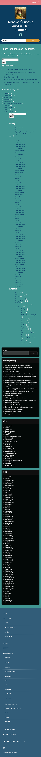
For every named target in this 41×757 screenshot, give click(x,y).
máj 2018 (18, 244)
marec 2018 (18, 248)
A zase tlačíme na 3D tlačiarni (13, 411)
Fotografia (24, 323)
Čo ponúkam (19, 128)
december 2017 (20, 252)
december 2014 (20, 268)
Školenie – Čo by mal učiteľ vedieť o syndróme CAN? (19, 407)
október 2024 (19, 154)
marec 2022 (18, 204)
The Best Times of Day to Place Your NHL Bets (18, 69)
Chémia (6, 99)
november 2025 (20, 146)
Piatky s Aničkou (8, 111)
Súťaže (23, 341)
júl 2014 (17, 274)
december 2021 (20, 210)
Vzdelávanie (7, 95)
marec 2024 (18, 160)
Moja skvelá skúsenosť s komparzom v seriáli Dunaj (19, 391)
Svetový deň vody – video (11, 77)
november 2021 (20, 212)
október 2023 (19, 168)
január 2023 (18, 184)
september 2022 (20, 192)
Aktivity (6, 93)
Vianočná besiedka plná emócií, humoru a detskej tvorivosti (21, 382)
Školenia (23, 335)
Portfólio (6, 105)
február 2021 (19, 222)
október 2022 (19, 190)
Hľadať (5, 350)
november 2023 (20, 166)
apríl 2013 (18, 282)
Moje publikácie (25, 305)
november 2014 (20, 270)
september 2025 (20, 150)
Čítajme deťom (8, 107)
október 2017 (19, 256)
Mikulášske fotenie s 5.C (11, 395)
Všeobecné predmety (11, 704)
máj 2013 (18, 280)
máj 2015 (18, 266)
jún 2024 (17, 156)
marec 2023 (18, 180)
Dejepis (23, 313)
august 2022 (19, 194)
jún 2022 (17, 198)
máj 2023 (18, 176)
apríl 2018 (18, 246)
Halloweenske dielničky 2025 (12, 405)
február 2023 (19, 182)
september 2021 (20, 214)
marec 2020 (18, 232)
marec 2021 (18, 220)
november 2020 (20, 224)
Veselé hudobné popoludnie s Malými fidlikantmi (18, 380)
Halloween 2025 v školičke (12, 402)
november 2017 (20, 254)
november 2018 (20, 238)
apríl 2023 (18, 178)
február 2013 (19, 284)
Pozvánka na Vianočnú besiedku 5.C (14, 393)
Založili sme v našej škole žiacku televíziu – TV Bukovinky (20, 400)
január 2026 (18, 142)
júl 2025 (17, 152)
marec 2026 (18, 140)
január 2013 (18, 286)
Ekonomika (24, 319)
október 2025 (19, 148)
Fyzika (23, 325)
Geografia (24, 327)
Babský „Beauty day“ (10, 414)
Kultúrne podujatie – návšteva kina (14, 409)
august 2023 (19, 172)
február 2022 (19, 206)
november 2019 (20, 236)
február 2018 (19, 250)
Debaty (6, 109)
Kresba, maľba (25, 331)
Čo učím (17, 130)
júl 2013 (17, 278)
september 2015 (20, 264)
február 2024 (19, 162)
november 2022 (20, 188)
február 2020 (19, 234)
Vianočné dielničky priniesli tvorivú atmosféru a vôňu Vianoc (21, 389)
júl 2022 (17, 196)
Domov (5, 613)
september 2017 (20, 258)
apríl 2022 (18, 202)
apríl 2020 (18, 230)
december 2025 (20, 144)
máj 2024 (18, 158)
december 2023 (20, 164)
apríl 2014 (18, 276)
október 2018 (19, 240)
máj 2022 (18, 200)
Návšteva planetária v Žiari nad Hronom (15, 398)
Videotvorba (8, 97)
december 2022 (20, 186)
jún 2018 (17, 242)
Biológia (23, 309)
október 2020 (19, 226)
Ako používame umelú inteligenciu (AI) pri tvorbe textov (20, 79)
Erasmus (23, 321)
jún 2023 (17, 174)
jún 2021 (17, 216)
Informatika (7, 101)
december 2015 (20, 260)
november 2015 (20, 262)
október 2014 (19, 272)
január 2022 (18, 208)
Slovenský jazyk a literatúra (12, 103)
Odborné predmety (26, 333)
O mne (6, 623)
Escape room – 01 (20, 299)
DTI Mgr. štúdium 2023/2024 (29, 315)
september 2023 (20, 170)
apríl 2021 (18, 218)
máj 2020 (18, 228)
